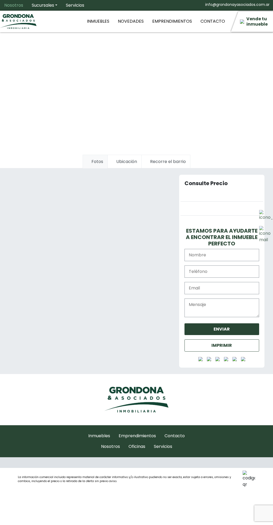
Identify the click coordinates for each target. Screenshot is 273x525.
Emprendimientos (172, 21)
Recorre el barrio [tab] (167, 161)
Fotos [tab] (96, 161)
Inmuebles (98, 21)
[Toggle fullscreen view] (167, 212)
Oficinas (137, 446)
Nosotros (13, 5)
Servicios (75, 5)
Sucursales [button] (43, 5)
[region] (94, 258)
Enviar (222, 329)
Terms (146, 309)
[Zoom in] (167, 288)
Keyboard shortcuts (82, 309)
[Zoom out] (167, 299)
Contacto (212, 21)
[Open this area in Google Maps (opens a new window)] (22, 307)
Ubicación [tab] (126, 161)
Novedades (131, 21)
